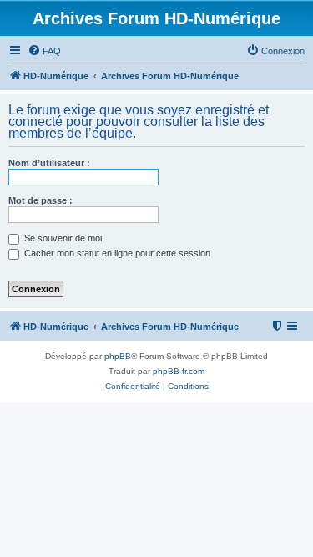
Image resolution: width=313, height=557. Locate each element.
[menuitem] (44, 51)
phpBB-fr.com (178, 371)
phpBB (117, 356)
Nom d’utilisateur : (49, 163)
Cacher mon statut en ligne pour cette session (116, 253)
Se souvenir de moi (62, 238)
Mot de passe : (40, 200)
